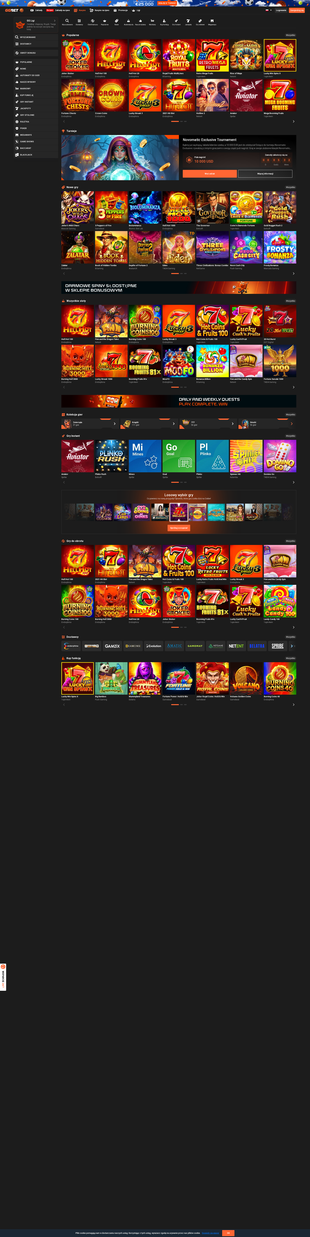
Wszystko (290, 35)
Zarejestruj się (297, 10)
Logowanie (281, 10)
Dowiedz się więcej (210, 1233)
